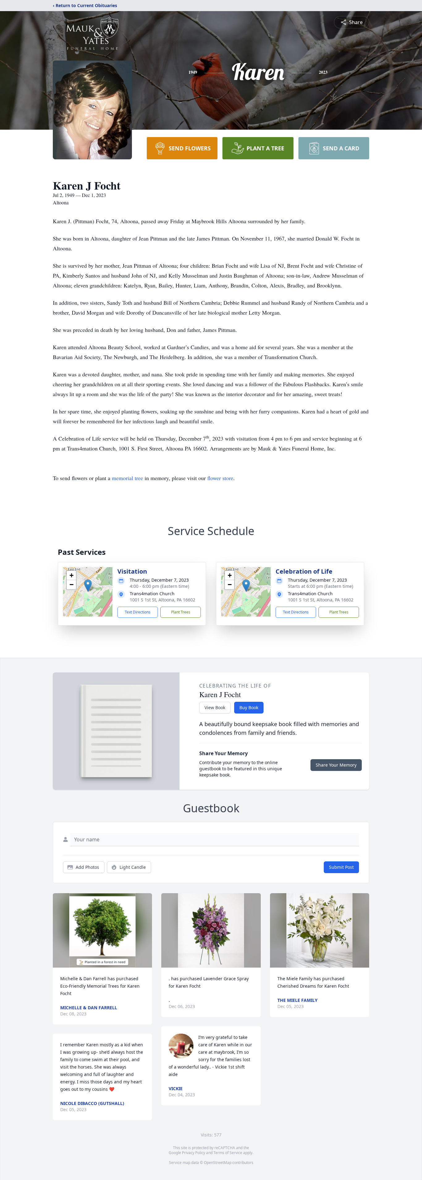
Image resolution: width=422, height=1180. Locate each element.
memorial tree (127, 478)
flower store (220, 478)
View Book (215, 707)
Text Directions (137, 612)
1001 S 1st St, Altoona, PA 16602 (162, 600)
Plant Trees (180, 612)
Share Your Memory (336, 765)
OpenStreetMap (217, 1162)
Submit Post (341, 867)
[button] (88, 585)
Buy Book (248, 707)
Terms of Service (227, 1152)
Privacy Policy (193, 1152)
